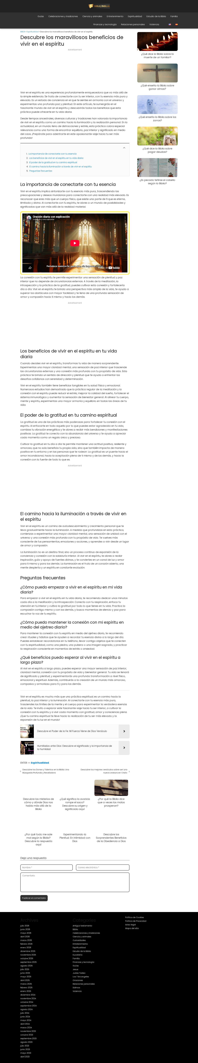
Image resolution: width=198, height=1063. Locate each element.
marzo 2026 (26, 940)
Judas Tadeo (79, 973)
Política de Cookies (134, 917)
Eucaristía (77, 954)
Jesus (75, 969)
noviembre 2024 (28, 998)
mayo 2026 (25, 933)
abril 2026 (25, 936)
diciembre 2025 (27, 951)
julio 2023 (24, 1045)
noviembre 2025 (28, 954)
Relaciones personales (133, 24)
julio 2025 (24, 969)
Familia (174, 16)
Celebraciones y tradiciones (63, 16)
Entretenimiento (115, 16)
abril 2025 (25, 980)
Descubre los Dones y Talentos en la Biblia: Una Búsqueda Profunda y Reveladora (45, 771)
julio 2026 (24, 925)
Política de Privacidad (135, 921)
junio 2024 (25, 1016)
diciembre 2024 (27, 994)
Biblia (75, 929)
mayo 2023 (25, 1053)
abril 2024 (25, 1024)
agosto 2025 (26, 965)
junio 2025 (25, 973)
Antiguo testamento (82, 925)
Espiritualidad (135, 16)
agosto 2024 (26, 1009)
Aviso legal (130, 924)
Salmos (76, 987)
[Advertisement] (74, 71)
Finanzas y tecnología (105, 24)
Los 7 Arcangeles (81, 976)
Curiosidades (79, 940)
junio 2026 (25, 929)
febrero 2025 (26, 987)
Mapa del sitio (132, 928)
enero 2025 (25, 991)
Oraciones (78, 980)
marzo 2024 (26, 1027)
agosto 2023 (26, 1042)
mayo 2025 (25, 976)
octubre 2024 (26, 1002)
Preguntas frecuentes (40, 170)
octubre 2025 (26, 958)
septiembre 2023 (28, 1038)
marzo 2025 (26, 984)
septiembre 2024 (28, 1005)
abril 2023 (24, 1056)
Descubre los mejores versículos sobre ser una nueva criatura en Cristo (104, 771)
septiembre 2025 (28, 962)
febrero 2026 (26, 944)
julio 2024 (24, 1013)
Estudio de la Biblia (156, 16)
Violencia (154, 24)
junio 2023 (25, 1049)
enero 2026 (25, 947)
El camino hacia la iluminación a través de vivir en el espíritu (60, 166)
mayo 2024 (25, 1020)
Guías (41, 16)
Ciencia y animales (92, 16)
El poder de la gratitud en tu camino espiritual (53, 162)
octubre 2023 (26, 1035)
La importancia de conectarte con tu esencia (53, 153)
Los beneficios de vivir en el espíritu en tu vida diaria (56, 158)
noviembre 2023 (28, 1031)
